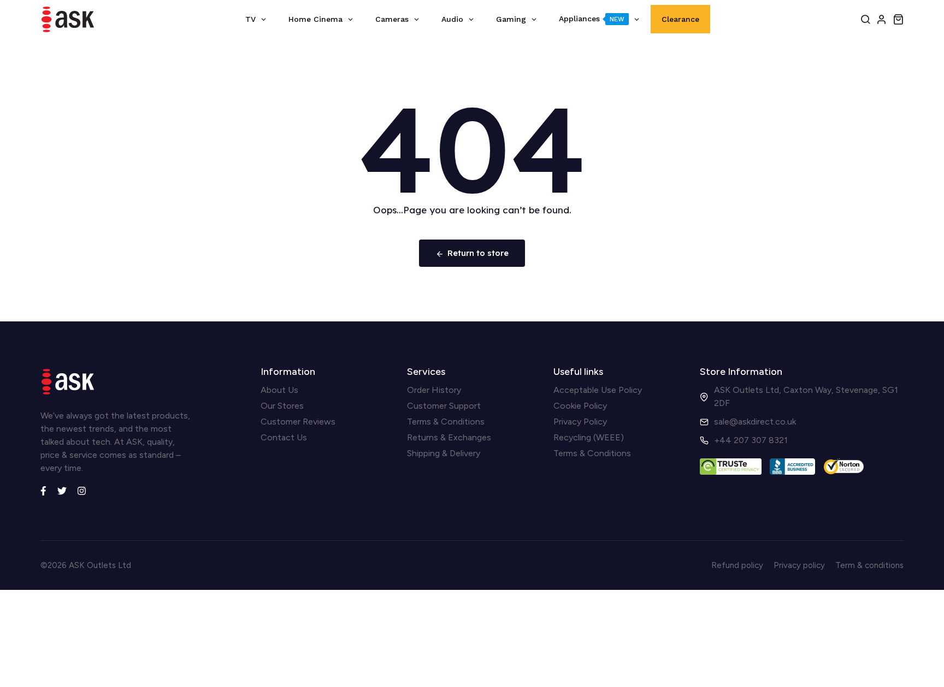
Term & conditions (869, 565)
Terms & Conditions (446, 421)
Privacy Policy (580, 421)
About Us (279, 390)
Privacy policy (799, 565)
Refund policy (737, 565)
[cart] (898, 19)
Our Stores (282, 406)
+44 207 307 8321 (751, 440)
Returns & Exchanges (449, 437)
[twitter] (62, 489)
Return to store (478, 253)
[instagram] (82, 489)
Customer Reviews (298, 421)
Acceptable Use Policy (597, 390)
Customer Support (444, 406)
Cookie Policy (580, 406)
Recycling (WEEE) (588, 437)
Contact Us (284, 437)
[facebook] (43, 489)
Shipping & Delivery (443, 453)
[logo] (67, 19)
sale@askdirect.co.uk (755, 421)
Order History (434, 390)
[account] (881, 19)
